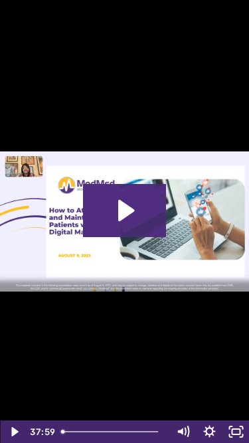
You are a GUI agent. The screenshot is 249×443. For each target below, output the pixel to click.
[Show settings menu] (209, 431)
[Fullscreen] (235, 431)
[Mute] (182, 431)
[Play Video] (13, 431)
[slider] (113, 431)
